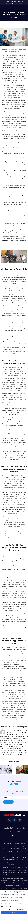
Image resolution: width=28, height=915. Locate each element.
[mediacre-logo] (14, 814)
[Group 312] (7, 6)
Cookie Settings (20, 909)
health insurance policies (10, 313)
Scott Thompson (21, 727)
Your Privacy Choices (6, 906)
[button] (1, 769)
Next (25, 22)
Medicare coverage (15, 238)
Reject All (7, 909)
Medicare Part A (16, 651)
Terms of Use (12, 903)
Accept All (14, 912)
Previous (20, 22)
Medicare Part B (6, 492)
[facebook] (12, 835)
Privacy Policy (4, 903)
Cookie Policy (20, 903)
